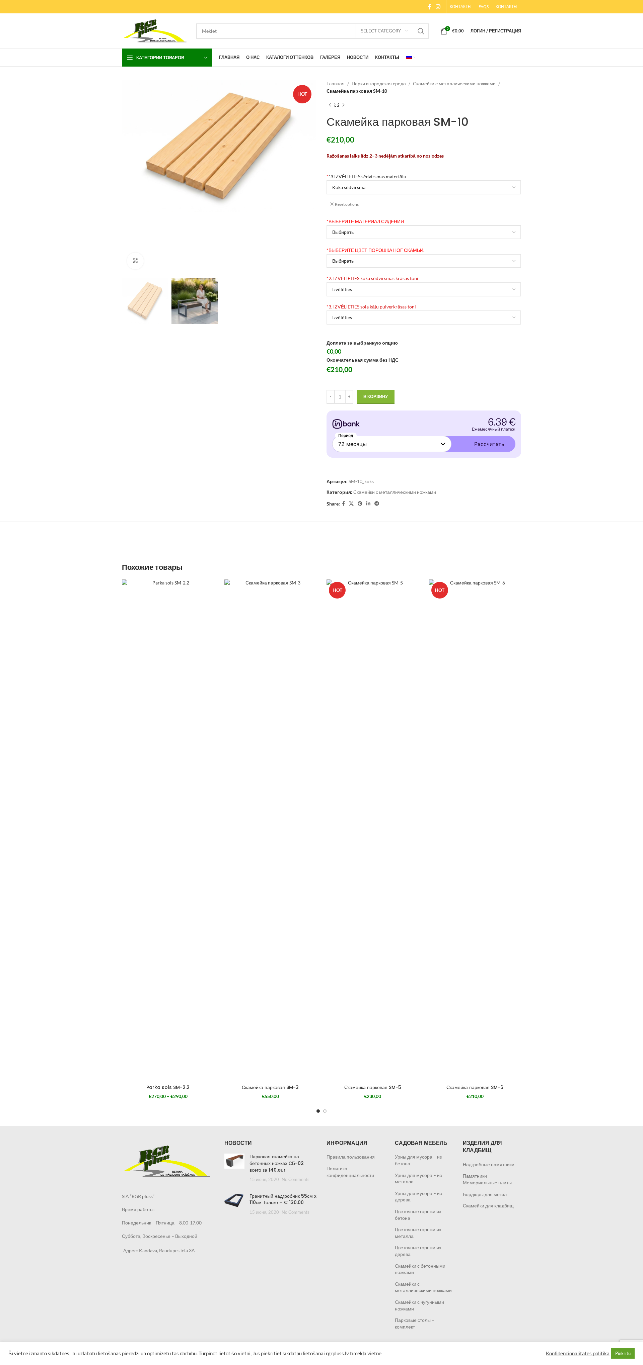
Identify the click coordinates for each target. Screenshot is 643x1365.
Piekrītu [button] (623, 1353)
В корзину (375, 396)
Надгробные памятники (488, 1164)
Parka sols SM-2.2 (168, 1087)
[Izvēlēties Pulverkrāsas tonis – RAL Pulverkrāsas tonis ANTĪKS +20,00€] (424, 317)
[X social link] (351, 503)
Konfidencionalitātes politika (578, 1353)
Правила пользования (351, 1157)
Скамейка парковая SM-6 (474, 1087)
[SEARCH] (421, 31)
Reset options (347, 204)
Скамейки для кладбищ (488, 1205)
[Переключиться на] (410, 57)
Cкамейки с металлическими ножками (454, 83)
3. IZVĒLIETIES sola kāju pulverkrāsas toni (371, 306)
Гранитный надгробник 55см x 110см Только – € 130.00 (282, 1199)
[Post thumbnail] (234, 1168)
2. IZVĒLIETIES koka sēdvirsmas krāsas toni (372, 278)
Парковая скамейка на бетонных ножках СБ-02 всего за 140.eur (276, 1163)
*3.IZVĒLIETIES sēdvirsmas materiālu (366, 176)
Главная (336, 83)
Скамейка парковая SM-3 (270, 1087)
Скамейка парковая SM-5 (372, 1087)
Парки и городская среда (379, 83)
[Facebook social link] (429, 7)
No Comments (295, 1179)
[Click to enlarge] (135, 261)
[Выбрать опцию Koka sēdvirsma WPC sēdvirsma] (424, 187)
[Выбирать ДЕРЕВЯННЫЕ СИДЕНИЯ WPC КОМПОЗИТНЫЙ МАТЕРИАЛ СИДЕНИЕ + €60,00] (424, 232)
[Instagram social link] (438, 7)
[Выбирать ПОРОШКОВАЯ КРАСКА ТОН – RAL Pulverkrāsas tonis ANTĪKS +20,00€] (424, 261)
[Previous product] (330, 105)
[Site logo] (156, 30)
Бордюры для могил (485, 1194)
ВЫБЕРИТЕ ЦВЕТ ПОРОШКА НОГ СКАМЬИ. (375, 250)
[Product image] (168, 830)
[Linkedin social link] (368, 503)
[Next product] (343, 105)
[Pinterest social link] (360, 503)
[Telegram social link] (376, 503)
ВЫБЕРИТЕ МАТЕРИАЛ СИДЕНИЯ (365, 221)
